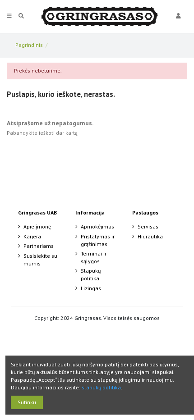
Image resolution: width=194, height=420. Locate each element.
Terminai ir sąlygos (93, 257)
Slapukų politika (91, 274)
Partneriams (38, 245)
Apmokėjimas (97, 226)
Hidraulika (150, 236)
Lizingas (91, 288)
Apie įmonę (37, 226)
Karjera (32, 236)
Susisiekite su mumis (40, 259)
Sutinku (27, 402)
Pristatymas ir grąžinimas (98, 240)
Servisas (148, 226)
